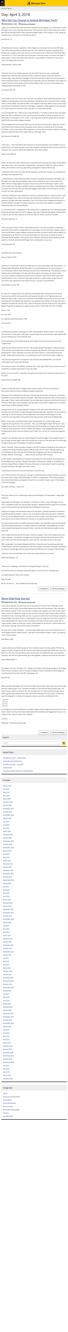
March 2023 (7, 899)
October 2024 (7, 844)
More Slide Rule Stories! (16, 598)
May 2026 (6, 792)
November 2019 (8, 1017)
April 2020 (6, 1000)
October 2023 (7, 877)
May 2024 (6, 857)
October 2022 (7, 916)
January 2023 (7, 906)
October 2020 (7, 984)
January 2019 (7, 1049)
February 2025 (8, 834)
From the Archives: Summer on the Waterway (18, 771)
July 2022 (6, 925)
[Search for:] (32, 743)
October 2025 (7, 812)
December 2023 (8, 870)
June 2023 (6, 890)
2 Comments (43, 589)
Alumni (5, 1093)
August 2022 (7, 922)
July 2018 (6, 1065)
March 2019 (7, 1043)
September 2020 (8, 987)
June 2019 (6, 1033)
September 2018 (8, 1062)
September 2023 (8, 880)
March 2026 (7, 799)
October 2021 (7, 948)
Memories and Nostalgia (28, 24)
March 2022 (7, 935)
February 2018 (8, 1078)
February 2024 (8, 864)
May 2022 (6, 929)
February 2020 (8, 1007)
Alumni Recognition (9, 1103)
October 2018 (7, 1059)
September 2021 (8, 952)
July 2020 (6, 994)
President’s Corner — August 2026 (14, 758)
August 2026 (7, 786)
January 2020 (7, 1010)
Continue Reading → (58, 589)
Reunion (6, 1113)
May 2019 (6, 1036)
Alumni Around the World (11, 1097)
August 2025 (7, 818)
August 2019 (7, 1026)
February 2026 (8, 802)
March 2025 (7, 831)
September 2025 (8, 815)
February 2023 (8, 903)
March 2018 (7, 1075)
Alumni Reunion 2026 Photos (12, 761)
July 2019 (6, 1030)
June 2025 (6, 825)
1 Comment (44, 732)
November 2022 (8, 912)
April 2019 (6, 1039)
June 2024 (6, 854)
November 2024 (8, 841)
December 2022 (8, 909)
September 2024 (8, 847)
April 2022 (6, 932)
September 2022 (8, 919)
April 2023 (6, 896)
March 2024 (7, 861)
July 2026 (6, 789)
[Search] (63, 743)
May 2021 (6, 961)
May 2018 (6, 1069)
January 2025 (7, 838)
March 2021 (7, 968)
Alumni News (6, 8)
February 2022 (8, 939)
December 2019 (8, 1013)
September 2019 (8, 1023)
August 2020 (7, 991)
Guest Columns (8, 1106)
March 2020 (7, 1004)
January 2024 (7, 867)
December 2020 (8, 978)
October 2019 (7, 1020)
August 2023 (7, 883)
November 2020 (8, 981)
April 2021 (6, 965)
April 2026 (6, 795)
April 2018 (6, 1072)
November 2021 (8, 945)
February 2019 (8, 1046)
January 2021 (7, 974)
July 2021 (6, 958)
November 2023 (8, 874)
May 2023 (6, 893)
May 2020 (6, 997)
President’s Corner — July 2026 (13, 764)
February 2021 (8, 971)
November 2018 (8, 1056)
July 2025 (6, 821)
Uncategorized (8, 1116)
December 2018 (8, 1052)
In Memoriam (7, 768)
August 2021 (7, 955)
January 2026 (7, 805)
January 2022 (7, 942)
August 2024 (7, 851)
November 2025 (8, 808)
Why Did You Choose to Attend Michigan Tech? (30, 20)
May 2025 (6, 828)
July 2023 (6, 886)
